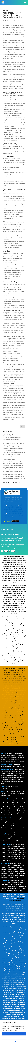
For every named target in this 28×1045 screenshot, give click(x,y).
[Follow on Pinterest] (12, 551)
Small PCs (4, 791)
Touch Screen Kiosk (10, 906)
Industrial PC (14, 908)
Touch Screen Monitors (8, 818)
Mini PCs (3, 753)
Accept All (14, 1034)
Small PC (6, 921)
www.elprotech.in (5, 546)
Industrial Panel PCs (7, 748)
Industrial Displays (6, 799)
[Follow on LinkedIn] (14, 551)
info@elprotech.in (20, 544)
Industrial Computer (20, 913)
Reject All (14, 1041)
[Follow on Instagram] (9, 551)
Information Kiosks (6, 764)
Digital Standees (6, 844)
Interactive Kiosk (15, 919)
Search (22, 427)
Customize (14, 1038)
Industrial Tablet (14, 921)
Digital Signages (16, 917)
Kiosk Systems (5, 833)
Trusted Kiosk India (7, 769)
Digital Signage (5, 880)
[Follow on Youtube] (7, 551)
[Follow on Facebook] (2, 551)
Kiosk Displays (5, 863)
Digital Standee (16, 910)
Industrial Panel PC (8, 915)
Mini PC (23, 919)
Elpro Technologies (8, 904)
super (5, 20)
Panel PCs (4, 786)
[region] (14, 1032)
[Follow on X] (5, 551)
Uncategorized (18, 20)
